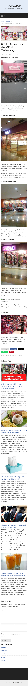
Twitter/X (21, 349)
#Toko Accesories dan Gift (14, 355)
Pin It (12, 351)
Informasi (8, 21)
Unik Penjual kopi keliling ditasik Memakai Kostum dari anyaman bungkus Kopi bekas (11, 386)
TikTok (3, 657)
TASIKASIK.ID (14, 5)
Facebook (14, 349)
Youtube (3, 654)
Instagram (4, 650)
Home (2, 21)
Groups (3, 660)
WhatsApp (5, 351)
